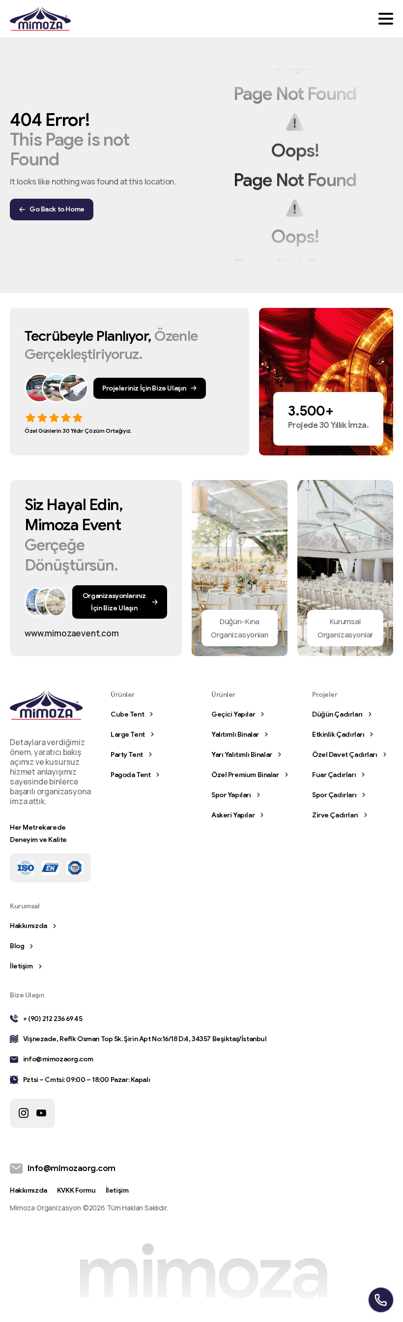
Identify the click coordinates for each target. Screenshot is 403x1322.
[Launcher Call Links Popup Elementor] (381, 1300)
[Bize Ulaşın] (56, 602)
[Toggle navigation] (386, 18)
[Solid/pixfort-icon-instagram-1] (23, 1113)
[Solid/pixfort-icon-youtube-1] (41, 1113)
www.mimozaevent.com (72, 633)
